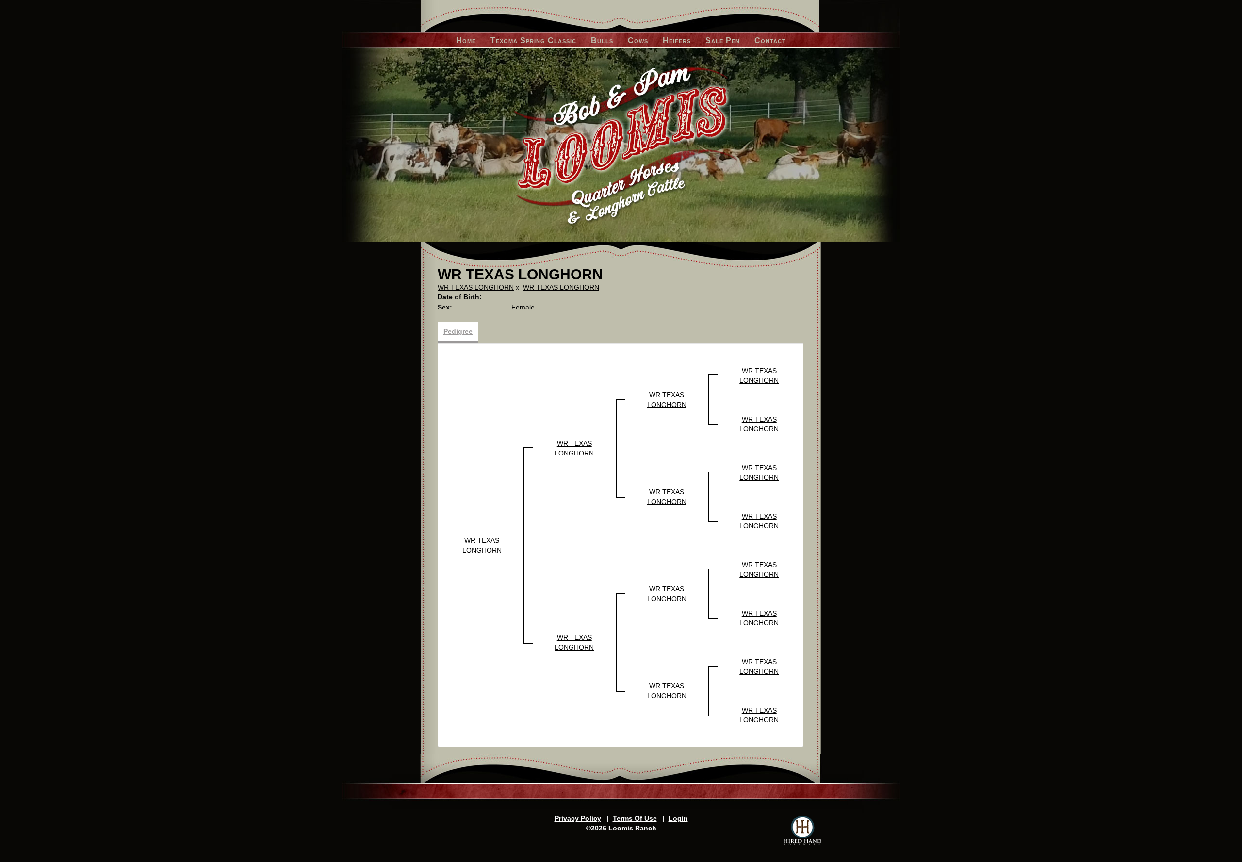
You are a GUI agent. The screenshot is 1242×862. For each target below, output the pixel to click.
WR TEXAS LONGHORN (476, 287)
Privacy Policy (578, 818)
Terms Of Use (635, 818)
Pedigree (458, 331)
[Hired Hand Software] (802, 830)
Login (678, 818)
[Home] (621, 145)
